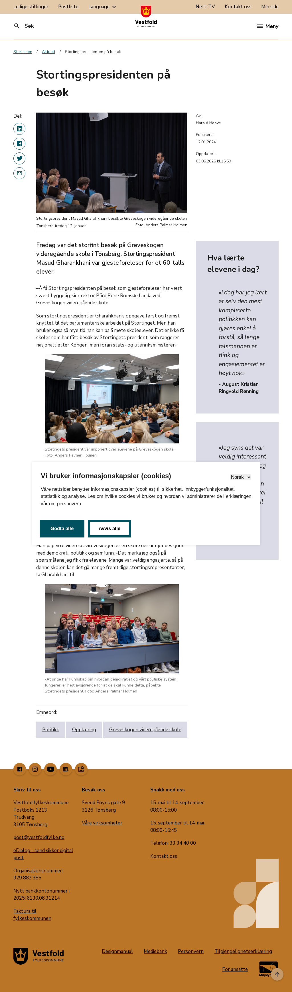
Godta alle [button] (62, 528)
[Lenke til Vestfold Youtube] (50, 769)
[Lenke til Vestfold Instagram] (35, 769)
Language (102, 6)
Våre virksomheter (102, 823)
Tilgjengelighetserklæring (243, 951)
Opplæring (84, 729)
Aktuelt (48, 51)
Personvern (191, 951)
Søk (23, 26)
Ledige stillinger (30, 6)
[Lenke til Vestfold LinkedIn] (66, 769)
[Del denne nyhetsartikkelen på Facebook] (19, 144)
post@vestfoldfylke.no (38, 837)
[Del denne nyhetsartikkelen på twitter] (19, 158)
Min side (270, 6)
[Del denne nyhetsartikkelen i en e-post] (19, 173)
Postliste (68, 6)
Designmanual (117, 951)
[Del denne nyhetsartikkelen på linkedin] (19, 129)
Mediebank (155, 951)
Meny (271, 26)
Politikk (50, 729)
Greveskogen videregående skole (145, 729)
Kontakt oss (238, 6)
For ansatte (235, 969)
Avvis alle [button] (109, 528)
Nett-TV (205, 6)
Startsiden (22, 51)
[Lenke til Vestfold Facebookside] (19, 769)
